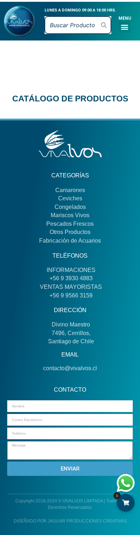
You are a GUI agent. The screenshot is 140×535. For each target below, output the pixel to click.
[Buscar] (104, 25)
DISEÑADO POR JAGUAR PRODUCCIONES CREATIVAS (70, 521)
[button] (125, 27)
